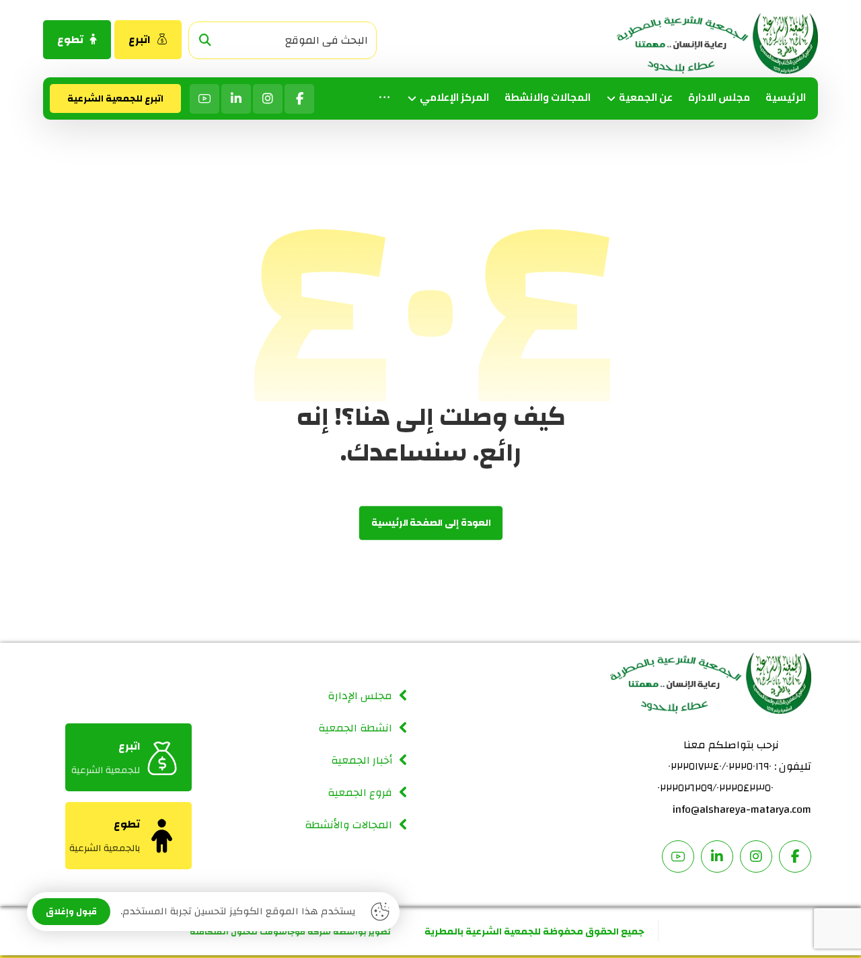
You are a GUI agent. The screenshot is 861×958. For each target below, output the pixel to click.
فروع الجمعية (360, 793)
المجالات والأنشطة (348, 825)
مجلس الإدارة (360, 696)
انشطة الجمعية (355, 728)
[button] (205, 40)
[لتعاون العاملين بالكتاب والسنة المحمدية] (717, 43)
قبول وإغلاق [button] (71, 912)
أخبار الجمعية (361, 760)
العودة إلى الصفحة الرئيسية (430, 523)
